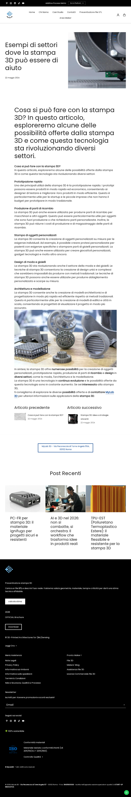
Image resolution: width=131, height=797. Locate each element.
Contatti (71, 12)
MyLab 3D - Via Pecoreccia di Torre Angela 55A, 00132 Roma (65, 448)
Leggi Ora (10, 645)
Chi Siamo (44, 12)
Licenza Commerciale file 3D (81, 673)
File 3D (70, 660)
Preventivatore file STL (90, 12)
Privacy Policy (12, 665)
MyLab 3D (15, 784)
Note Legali (10, 660)
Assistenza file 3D (75, 669)
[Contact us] (126, 792)
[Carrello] (124, 14)
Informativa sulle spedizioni (18, 673)
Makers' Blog (73, 665)
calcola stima (15, 601)
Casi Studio (57, 12)
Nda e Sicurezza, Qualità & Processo (23, 682)
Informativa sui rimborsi (17, 669)
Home (32, 12)
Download (13, 626)
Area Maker (65, 17)
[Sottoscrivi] (124, 705)
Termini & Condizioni (15, 678)
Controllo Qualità (32, 756)
